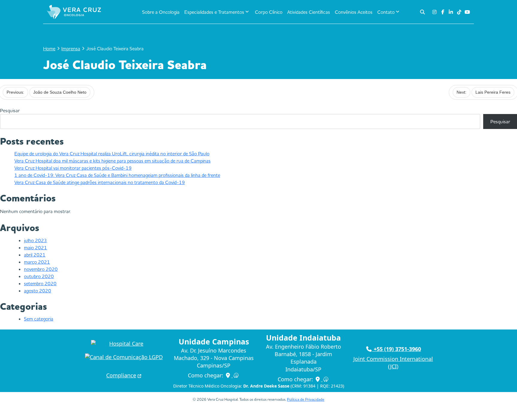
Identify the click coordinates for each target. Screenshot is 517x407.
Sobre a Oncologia (161, 12)
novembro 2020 (41, 269)
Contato (386, 12)
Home (49, 48)
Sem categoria (38, 319)
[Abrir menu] (115, 12)
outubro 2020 (39, 276)
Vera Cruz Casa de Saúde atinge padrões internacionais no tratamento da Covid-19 (99, 182)
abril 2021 (34, 255)
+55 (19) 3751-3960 (396, 349)
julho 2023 (35, 240)
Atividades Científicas (308, 12)
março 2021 (37, 262)
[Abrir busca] (422, 12)
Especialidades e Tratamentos (214, 12)
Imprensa (70, 48)
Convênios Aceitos (353, 12)
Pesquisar (10, 110)
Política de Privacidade (305, 399)
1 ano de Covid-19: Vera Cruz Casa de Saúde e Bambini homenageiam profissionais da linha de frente (117, 175)
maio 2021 (35, 247)
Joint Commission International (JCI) (393, 362)
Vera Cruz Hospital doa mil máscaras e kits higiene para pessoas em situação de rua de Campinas (112, 161)
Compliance (121, 375)
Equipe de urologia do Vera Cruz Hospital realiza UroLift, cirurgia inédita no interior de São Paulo (111, 154)
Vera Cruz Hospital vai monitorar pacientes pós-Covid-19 (73, 168)
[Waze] (236, 375)
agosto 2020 (37, 291)
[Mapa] (229, 375)
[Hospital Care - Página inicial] (124, 343)
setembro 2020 (40, 283)
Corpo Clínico (268, 12)
